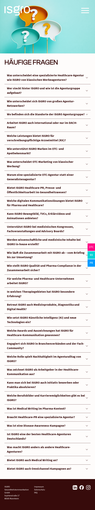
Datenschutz (39, 489)
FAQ (35, 492)
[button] (85, 10)
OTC (91, 247)
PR (91, 263)
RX (91, 255)
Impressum (39, 486)
